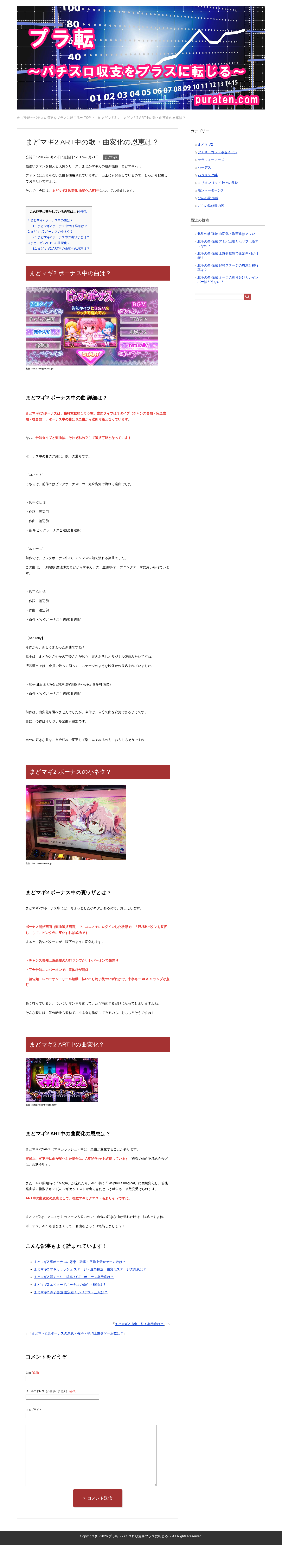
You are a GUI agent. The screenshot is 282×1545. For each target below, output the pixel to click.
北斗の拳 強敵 (208, 198)
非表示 (82, 211)
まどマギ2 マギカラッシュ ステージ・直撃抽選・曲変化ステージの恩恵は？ (90, 1269)
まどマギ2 (110, 157)
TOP (55, 117)
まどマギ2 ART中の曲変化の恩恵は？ (61, 248)
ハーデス (204, 167)
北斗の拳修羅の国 (211, 205)
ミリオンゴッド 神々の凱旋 (218, 182)
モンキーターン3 (210, 190)
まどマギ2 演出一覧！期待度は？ (139, 1324)
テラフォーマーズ (211, 160)
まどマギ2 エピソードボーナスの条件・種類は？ (70, 1284)
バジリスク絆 (208, 175)
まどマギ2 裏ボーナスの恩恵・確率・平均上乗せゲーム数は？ (80, 1262)
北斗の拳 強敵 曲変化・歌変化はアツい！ (227, 234)
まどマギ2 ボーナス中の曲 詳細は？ (60, 226)
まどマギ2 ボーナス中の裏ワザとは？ (61, 237)
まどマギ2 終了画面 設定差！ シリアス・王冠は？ (71, 1292)
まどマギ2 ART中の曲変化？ (49, 243)
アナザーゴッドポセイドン (217, 152)
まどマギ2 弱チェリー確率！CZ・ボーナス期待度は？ (74, 1277)
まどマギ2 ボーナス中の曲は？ (50, 220)
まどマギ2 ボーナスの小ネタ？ (50, 231)
